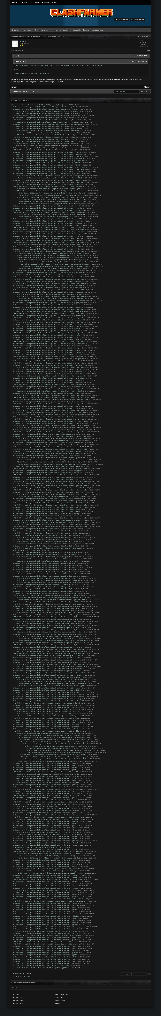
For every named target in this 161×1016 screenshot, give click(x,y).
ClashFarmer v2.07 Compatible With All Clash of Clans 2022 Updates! (33, 105)
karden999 (78, 225)
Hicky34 (78, 514)
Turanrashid (75, 111)
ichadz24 (76, 916)
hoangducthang (80, 694)
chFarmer (78, 236)
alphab (75, 804)
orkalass (79, 186)
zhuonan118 (77, 914)
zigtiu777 (77, 817)
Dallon (75, 918)
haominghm (79, 223)
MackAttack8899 (79, 634)
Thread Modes (144, 37)
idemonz (78, 421)
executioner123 (79, 606)
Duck (74, 959)
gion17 (77, 623)
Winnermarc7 (79, 152)
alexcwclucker (79, 232)
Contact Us (18, 994)
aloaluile (78, 692)
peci (72, 591)
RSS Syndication (62, 994)
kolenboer (75, 137)
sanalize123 (79, 483)
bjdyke (75, 720)
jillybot (78, 677)
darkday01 (79, 451)
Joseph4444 (79, 529)
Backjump (80, 453)
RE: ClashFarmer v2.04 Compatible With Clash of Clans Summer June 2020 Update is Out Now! (43, 434)
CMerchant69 (78, 658)
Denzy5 (75, 912)
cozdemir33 (78, 324)
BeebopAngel (79, 311)
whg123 (75, 729)
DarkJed (73, 585)
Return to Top (19, 1003)
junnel (78, 479)
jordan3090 (74, 602)
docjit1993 (79, 503)
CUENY (77, 776)
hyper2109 (79, 675)
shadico (77, 249)
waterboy (77, 628)
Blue (76, 240)
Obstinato (78, 305)
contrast (73, 576)
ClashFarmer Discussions (41, 30)
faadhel (75, 925)
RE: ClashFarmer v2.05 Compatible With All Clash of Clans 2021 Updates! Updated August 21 (42, 606)
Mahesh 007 (78, 643)
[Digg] (23, 91)
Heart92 (73, 126)
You (74, 778)
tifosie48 (73, 531)
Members (46, 2)
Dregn (22, 41)
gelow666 (78, 307)
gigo (76, 219)
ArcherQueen (62, 105)
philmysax (79, 477)
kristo (85, 759)
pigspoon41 (79, 471)
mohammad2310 (80, 660)
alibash (78, 511)
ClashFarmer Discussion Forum (23, 30)
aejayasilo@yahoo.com (78, 124)
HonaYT (77, 206)
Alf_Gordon (80, 197)
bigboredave (77, 905)
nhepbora (78, 335)
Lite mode (60, 997)
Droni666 (78, 434)
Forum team (19, 997)
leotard (82, 740)
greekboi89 (74, 107)
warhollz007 (78, 944)
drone (73, 552)
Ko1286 (74, 150)
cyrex (74, 800)
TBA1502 (77, 163)
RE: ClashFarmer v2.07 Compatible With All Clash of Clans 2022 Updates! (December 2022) (42, 793)
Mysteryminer (79, 234)
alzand (73, 113)
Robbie (78, 492)
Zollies (75, 808)
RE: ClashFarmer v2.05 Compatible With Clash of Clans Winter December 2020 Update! (40, 531)
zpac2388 (73, 118)
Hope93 (78, 456)
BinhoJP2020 (79, 350)
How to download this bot (21, 550)
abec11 (77, 361)
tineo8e (75, 785)
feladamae (78, 354)
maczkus (78, 281)
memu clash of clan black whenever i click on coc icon (30, 847)
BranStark (77, 671)
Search (36, 2)
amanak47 (54, 847)
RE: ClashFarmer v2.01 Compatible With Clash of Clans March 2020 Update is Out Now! (40, 107)
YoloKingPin (79, 699)
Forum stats (19, 1000)
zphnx (76, 619)
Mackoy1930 (78, 668)
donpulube (78, 380)
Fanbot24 (81, 268)
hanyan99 (79, 524)
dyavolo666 (74, 535)
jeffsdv (77, 714)
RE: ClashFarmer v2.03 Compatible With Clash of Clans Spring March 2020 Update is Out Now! (43, 344)
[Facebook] (30, 91)
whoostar (79, 507)
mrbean (73, 593)
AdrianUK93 (78, 159)
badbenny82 (79, 688)
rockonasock (75, 567)
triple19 (73, 128)
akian (77, 154)
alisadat (77, 290)
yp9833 (77, 408)
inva (74, 929)
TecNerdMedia (76, 116)
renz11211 (76, 787)
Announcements (56, 30)
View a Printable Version (23, 973)
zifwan (34, 550)
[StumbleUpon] (36, 91)
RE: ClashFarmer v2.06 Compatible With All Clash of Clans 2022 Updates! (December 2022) (42, 707)
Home (15, 2)
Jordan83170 (79, 171)
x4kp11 (73, 139)
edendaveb (79, 473)
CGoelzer (78, 316)
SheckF (73, 546)
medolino (80, 374)
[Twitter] (33, 91)
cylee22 (75, 763)
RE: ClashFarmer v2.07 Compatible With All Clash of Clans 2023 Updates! (36, 965)
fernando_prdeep (78, 815)
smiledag (78, 417)
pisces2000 (79, 488)
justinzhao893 (79, 673)
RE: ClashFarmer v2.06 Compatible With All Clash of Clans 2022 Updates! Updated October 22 (43, 675)
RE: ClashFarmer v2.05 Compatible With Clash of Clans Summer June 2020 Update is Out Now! (43, 488)
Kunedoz (77, 647)
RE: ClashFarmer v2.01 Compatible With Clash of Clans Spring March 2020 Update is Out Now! (43, 152)
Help (55, 2)
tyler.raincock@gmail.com (82, 666)
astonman (76, 725)
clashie (77, 402)
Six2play (77, 406)
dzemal (78, 443)
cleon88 (77, 221)
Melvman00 (74, 109)
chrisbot (75, 920)
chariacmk (79, 690)
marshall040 (79, 499)
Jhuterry (77, 393)
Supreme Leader (80, 156)
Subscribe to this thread (23, 976)
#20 (148, 50)
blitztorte (73, 570)
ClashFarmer (61, 1000)
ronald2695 (76, 722)
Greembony (78, 365)
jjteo (77, 447)
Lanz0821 (81, 245)
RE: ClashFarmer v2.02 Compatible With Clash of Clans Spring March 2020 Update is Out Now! (43, 169)
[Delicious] (27, 91)
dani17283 (78, 339)
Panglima (78, 387)
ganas (78, 509)
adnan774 (79, 520)
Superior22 (78, 277)
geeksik (77, 331)
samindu (77, 610)
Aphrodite (78, 320)
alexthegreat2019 (77, 580)
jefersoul (75, 877)
